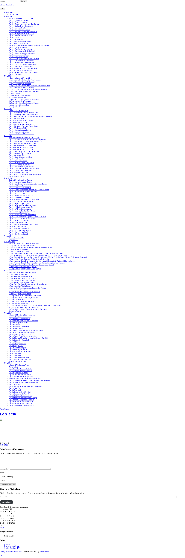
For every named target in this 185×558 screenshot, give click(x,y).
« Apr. (2, 527)
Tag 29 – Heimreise (15, 74)
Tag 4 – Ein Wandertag (16, 118)
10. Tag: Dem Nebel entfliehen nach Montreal (24, 292)
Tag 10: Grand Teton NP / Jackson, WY (22, 334)
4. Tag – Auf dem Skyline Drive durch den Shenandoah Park (29, 86)
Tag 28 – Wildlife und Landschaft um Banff (23, 72)
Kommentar (4, 469)
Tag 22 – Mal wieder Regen (18, 222)
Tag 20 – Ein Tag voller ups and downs (22, 218)
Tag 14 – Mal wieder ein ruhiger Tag (21, 207)
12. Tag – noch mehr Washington (20, 101)
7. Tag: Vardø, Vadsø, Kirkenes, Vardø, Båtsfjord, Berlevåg (29, 259)
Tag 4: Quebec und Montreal (18, 373)
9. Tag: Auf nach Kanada (17, 290)
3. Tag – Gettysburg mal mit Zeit (20, 84)
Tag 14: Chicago (14, 342)
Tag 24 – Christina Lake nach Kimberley (22, 64)
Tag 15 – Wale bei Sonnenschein (20, 209)
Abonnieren (6, 502)
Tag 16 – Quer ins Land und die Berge (22, 211)
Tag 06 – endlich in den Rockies (19, 30)
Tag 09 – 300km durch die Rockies (20, 35)
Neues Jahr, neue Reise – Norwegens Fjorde (24, 244)
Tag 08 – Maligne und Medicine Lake (21, 34)
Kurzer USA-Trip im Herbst (18, 111)
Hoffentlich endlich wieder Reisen (20, 180)
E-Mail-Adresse (6, 477)
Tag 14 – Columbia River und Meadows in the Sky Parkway (29, 45)
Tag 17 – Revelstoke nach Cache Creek (22, 51)
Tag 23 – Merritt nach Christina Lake (21, 62)
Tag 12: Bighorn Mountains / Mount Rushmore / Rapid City (29, 338)
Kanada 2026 (8, 12)
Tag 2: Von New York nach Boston (20, 369)
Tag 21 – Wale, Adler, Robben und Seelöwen (24, 59)
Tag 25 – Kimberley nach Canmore (20, 66)
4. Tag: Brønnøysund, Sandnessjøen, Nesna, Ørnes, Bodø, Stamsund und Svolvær (36, 253)
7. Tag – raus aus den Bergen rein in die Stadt (24, 91)
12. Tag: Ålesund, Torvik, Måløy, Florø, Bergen (25, 269)
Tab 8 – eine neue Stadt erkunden (20, 153)
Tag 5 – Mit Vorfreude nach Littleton (21, 120)
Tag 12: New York (15, 390)
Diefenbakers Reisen (7, 5)
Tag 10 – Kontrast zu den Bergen (20, 130)
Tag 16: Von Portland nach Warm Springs (23, 398)
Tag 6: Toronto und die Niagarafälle (21, 376)
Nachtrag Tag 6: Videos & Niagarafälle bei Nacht (25, 378)
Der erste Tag (13, 367)
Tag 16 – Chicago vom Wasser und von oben (24, 168)
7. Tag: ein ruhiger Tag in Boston (20, 286)
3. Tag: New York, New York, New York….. (24, 278)
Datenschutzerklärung (11, 546)
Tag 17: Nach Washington (17, 348)
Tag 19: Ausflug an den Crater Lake (21, 403)
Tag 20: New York (15, 353)
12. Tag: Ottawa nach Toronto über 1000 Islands (25, 296)
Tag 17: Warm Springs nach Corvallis (21, 400)
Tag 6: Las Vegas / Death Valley (19, 326)
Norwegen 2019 (9, 242)
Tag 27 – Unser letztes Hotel (18, 232)
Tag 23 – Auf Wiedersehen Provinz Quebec (23, 224)
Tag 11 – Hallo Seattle (16, 159)
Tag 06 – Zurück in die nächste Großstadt (23, 192)
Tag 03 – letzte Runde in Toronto (20, 186)
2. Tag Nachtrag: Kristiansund (19, 249)
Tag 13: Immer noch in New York (20, 392)
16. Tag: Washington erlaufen (18, 303)
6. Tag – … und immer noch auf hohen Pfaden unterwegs (28, 89)
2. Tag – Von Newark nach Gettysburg (22, 82)
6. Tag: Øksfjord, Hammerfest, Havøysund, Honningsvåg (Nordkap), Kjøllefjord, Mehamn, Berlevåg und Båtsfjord (48, 257)
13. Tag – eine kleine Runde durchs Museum (24, 103)
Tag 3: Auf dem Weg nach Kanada (20, 371)
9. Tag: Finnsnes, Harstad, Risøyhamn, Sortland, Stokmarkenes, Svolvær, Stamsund (37, 263)
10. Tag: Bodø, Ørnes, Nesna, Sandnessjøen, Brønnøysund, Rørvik (31, 265)
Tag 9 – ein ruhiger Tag (16, 155)
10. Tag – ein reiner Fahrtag (18, 97)
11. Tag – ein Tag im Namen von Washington (24, 99)
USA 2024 (8, 76)
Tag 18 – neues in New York (18, 172)
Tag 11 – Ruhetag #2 (16, 39)
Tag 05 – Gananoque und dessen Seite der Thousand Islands (29, 190)
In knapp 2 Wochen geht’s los (19, 365)
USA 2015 (8, 363)
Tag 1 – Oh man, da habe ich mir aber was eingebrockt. (27, 140)
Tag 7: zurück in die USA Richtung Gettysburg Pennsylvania (29, 380)
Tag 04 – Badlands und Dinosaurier (21, 26)
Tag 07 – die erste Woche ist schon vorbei (23, 32)
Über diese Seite (9, 544)
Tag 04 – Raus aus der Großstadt (20, 188)
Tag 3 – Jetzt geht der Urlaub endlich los (22, 143)
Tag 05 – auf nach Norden (17, 28)
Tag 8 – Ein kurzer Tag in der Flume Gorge (23, 126)
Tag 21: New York (15, 355)
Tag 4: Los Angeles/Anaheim (18, 323)
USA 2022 (8, 136)
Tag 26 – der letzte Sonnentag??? (20, 230)
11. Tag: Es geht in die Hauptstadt (20, 294)
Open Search (4, 409)
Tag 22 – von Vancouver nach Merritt (21, 61)
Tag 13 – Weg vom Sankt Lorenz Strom (22, 205)
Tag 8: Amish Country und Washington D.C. (24, 382)
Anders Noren (44, 552)
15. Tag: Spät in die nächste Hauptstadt (22, 301)
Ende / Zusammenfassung (17, 361)
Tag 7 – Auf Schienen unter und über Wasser (24, 151)
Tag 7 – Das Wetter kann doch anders (21, 124)
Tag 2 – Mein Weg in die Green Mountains (23, 114)
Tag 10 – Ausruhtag (15, 37)
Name (2, 473)
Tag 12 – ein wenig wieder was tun (20, 41)
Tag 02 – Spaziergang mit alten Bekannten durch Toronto (28, 184)
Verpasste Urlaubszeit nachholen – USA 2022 (24, 138)
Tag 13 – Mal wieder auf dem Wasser (21, 163)
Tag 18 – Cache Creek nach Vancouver (22, 53)
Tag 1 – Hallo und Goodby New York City (23, 113)
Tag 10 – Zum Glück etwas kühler (20, 157)
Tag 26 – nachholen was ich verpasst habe (23, 68)
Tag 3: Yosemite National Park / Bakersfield (23, 321)
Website (2, 480)
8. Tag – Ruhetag (14, 93)
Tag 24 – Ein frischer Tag (17, 226)
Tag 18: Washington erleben (18, 349)
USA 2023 (8, 109)
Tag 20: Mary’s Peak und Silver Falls (21, 405)
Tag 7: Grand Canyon (16, 328)
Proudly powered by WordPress (11, 552)
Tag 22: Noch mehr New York (19, 357)
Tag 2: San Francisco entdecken (19, 319)
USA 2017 (8, 313)
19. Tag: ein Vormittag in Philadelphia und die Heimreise (28, 309)
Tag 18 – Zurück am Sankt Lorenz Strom (22, 215)
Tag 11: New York (15, 388)
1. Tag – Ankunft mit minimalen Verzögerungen (25, 80)
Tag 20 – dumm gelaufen (17, 176)
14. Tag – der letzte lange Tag (19, 105)
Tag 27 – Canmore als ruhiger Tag (20, 70)
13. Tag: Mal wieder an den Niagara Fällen (23, 297)
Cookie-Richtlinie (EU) (12, 548)
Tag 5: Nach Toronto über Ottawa (20, 375)
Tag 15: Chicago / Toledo (17, 344)
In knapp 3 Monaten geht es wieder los (22, 315)
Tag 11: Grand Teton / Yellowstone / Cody (23, 336)
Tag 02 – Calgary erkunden (18, 22)
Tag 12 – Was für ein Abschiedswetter (21, 134)
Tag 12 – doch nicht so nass (18, 161)
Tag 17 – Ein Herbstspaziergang (19, 213)
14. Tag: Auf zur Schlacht (17, 299)
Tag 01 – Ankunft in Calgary (18, 20)
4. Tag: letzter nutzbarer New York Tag (22, 280)
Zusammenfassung (15, 311)
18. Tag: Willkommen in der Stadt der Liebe (23, 307)
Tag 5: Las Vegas (14, 324)
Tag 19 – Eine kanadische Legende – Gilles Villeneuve (27, 217)
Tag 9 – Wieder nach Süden (18, 128)
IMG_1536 (8, 414)
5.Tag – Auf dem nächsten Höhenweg (21, 88)
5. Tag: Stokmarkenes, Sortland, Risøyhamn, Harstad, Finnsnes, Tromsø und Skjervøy (38, 255)
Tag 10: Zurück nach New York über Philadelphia (25, 386)
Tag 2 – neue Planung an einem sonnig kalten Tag (25, 141)
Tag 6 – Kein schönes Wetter (18, 122)
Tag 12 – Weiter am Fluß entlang (20, 203)
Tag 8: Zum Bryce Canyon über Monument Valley (26, 330)
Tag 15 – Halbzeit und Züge (18, 47)
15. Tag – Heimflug (15, 107)
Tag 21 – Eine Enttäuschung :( (19, 220)
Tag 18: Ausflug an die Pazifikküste (21, 402)
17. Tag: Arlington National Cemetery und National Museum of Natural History (35, 305)
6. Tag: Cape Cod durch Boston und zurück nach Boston (28, 284)
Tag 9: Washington (15, 384)
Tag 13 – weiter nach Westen (18, 43)
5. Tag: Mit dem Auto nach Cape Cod (21, 282)
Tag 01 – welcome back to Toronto (20, 182)
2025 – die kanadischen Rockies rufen (21, 18)
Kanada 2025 (8, 16)
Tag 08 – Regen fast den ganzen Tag (21, 195)
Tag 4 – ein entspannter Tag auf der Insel (22, 145)
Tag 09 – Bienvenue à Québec (19, 197)
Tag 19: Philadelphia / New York (20, 351)
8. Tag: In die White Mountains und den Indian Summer (27, 288)
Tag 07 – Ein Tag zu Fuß (17, 193)
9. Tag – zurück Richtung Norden (20, 95)
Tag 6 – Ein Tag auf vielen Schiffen (21, 149)
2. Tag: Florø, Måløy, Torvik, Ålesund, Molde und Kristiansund (30, 247)
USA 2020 (8, 236)
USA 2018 (8, 271)
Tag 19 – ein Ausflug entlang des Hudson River (25, 174)
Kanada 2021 (8, 178)
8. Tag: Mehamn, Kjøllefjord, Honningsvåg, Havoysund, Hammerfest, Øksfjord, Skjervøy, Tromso (42, 261)
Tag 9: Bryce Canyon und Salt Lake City (22, 332)
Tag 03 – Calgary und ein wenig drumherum (24, 24)
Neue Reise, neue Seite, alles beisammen (22, 272)
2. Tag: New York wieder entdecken (21, 276)
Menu (2, 9)
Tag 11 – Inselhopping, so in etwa (20, 132)
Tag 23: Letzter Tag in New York (20, 359)
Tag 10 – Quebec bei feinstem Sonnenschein (24, 199)
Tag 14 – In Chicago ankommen (19, 165)
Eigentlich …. (13, 240)
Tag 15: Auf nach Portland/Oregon (20, 396)
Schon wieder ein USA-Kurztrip (20, 78)
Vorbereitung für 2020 (16, 238)
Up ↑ (1, 555)
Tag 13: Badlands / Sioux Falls (19, 340)
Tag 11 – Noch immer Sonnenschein (21, 201)
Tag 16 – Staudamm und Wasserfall (21, 49)
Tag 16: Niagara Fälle (16, 346)
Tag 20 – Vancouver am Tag (18, 57)
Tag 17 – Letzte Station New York (20, 170)
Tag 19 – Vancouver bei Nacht (19, 55)
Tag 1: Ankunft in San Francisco (20, 317)
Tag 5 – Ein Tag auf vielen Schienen (21, 147)
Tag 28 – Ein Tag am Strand (18, 234)
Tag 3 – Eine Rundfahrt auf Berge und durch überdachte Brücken (31, 116)
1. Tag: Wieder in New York (18, 274)
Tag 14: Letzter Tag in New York (20, 394)
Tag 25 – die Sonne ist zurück (19, 228)
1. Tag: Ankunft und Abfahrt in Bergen (22, 245)
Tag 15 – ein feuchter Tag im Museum (21, 166)
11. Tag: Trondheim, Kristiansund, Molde (23, 267)
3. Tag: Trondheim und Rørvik (19, 251)
